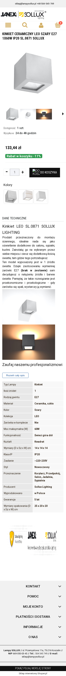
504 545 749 (41, 653)
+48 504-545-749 (45, 3)
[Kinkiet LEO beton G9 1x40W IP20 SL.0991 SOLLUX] (11, 197)
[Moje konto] (41, 25)
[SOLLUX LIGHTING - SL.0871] (12, 114)
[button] (8, 25)
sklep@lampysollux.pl (25, 3)
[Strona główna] (33, 14)
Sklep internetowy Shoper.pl (33, 673)
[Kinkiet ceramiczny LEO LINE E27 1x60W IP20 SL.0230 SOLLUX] (26, 197)
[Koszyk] (57, 25)
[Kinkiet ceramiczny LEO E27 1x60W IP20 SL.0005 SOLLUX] (41, 197)
